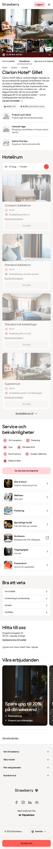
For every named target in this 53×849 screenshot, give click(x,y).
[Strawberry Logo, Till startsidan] (10, 4)
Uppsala (24, 67)
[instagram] (23, 802)
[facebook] (16, 802)
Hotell (4, 67)
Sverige (14, 67)
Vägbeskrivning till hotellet (14, 640)
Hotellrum (24, 61)
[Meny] (49, 4)
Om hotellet (8, 61)
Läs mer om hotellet (11, 101)
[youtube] (36, 802)
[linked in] (30, 802)
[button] (26, 188)
